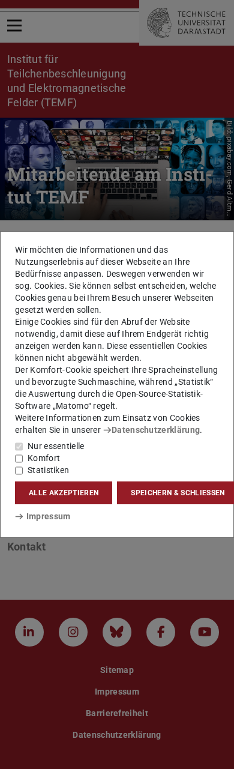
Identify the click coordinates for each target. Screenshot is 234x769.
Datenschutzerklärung (156, 430)
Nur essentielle (56, 446)
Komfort (44, 458)
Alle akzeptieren (63, 493)
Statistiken (48, 470)
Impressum (48, 516)
